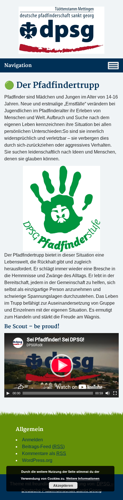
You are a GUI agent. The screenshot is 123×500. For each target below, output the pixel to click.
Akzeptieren (63, 485)
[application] (61, 365)
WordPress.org (37, 460)
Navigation (18, 65)
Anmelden (32, 439)
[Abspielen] (8, 393)
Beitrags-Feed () (43, 446)
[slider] (58, 393)
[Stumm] (107, 393)
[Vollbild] (115, 393)
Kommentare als (44, 453)
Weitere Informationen (83, 478)
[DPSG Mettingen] (61, 30)
